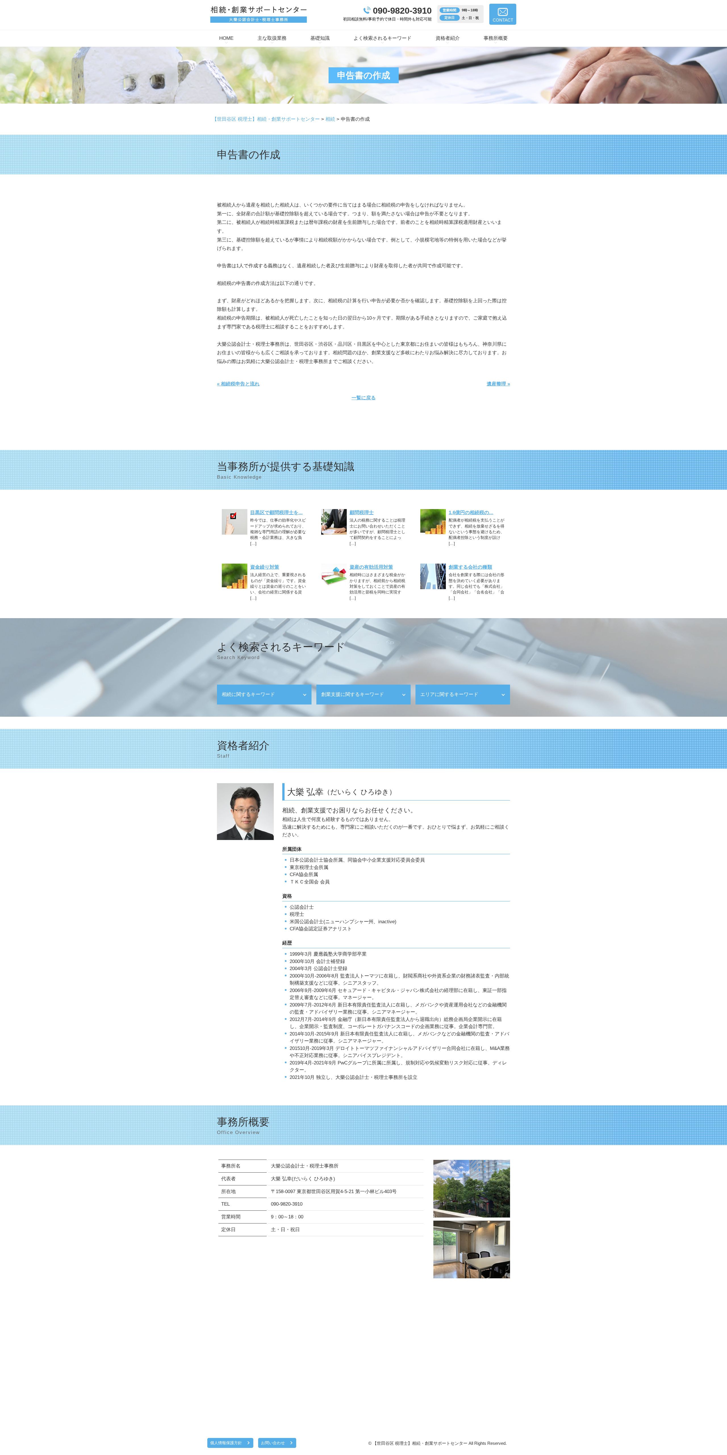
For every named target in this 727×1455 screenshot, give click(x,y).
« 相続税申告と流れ (238, 384)
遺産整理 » (498, 384)
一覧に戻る (364, 398)
